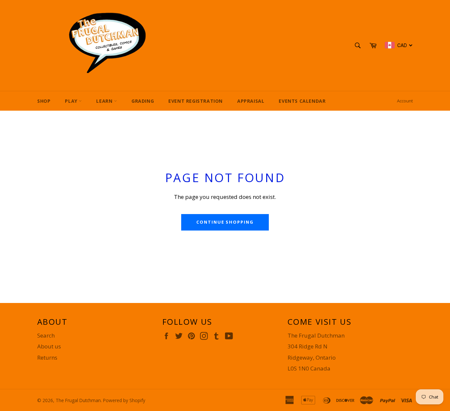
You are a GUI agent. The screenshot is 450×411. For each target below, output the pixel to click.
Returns (47, 357)
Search (46, 335)
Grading (142, 101)
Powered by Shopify (124, 400)
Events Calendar (302, 101)
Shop (43, 101)
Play (72, 101)
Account (405, 101)
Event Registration (195, 101)
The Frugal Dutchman (78, 400)
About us (49, 346)
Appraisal (250, 101)
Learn (105, 101)
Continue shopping (225, 222)
